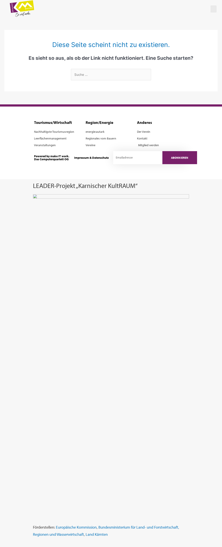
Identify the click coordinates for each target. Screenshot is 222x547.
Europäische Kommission (76, 527)
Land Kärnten (97, 534)
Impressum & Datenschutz (91, 157)
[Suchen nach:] (111, 75)
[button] (214, 9)
